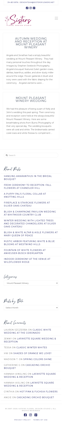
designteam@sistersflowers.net (37, 2)
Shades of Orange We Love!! (32, 353)
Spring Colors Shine (37, 359)
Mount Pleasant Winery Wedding (31, 99)
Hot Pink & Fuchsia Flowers (39, 391)
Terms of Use (40, 420)
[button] (56, 18)
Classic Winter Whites (31, 347)
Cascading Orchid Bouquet (35, 397)
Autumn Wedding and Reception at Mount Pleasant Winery (31, 43)
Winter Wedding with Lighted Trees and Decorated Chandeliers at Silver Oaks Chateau (30, 223)
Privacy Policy (22, 420)
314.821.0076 (12, 2)
